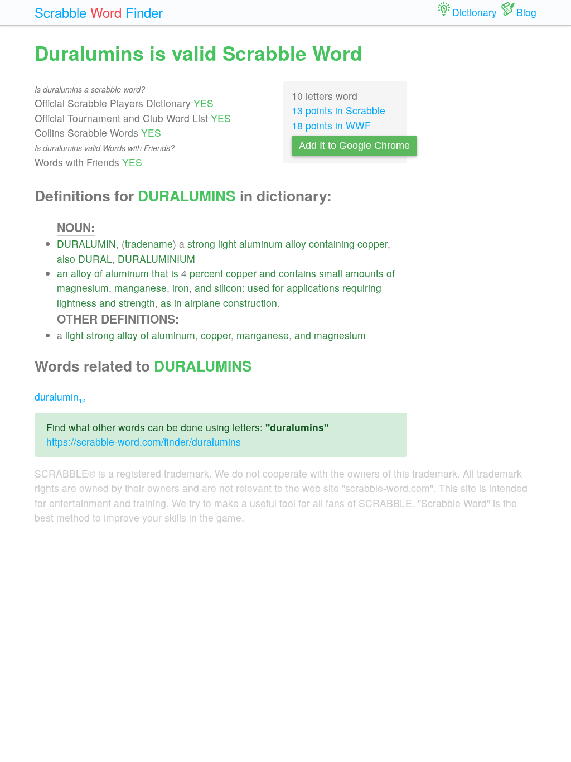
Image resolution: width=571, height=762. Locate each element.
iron (180, 288)
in (178, 303)
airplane (202, 303)
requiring (361, 288)
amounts (364, 273)
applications (313, 288)
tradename (149, 243)
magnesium (83, 288)
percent (206, 273)
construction (250, 303)
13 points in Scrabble (338, 110)
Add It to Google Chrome (354, 145)
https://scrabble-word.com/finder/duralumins (143, 441)
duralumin (60, 396)
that (160, 273)
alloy (296, 243)
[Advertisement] (480, 206)
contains (297, 273)
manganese (140, 288)
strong (201, 243)
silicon (228, 288)
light (227, 243)
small (330, 273)
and (267, 273)
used (258, 288)
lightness (76, 303)
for (278, 288)
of (98, 273)
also (66, 259)
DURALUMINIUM (156, 259)
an (62, 273)
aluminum (261, 243)
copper (372, 243)
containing (332, 243)
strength (137, 303)
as (166, 303)
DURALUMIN (86, 243)
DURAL (95, 259)
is (174, 273)
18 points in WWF (331, 125)
